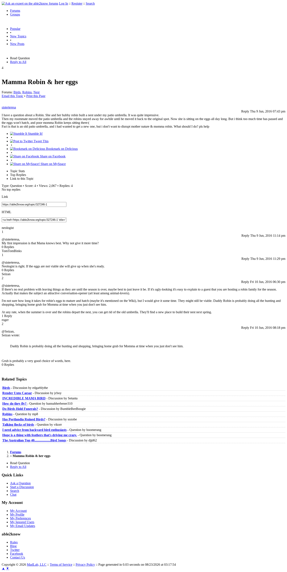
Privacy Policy (85, 564)
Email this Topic (12, 96)
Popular (15, 28)
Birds (17, 92)
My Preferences (20, 518)
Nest (36, 92)
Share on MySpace (53, 164)
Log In (63, 3)
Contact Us (17, 557)
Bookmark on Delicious (61, 149)
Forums (15, 10)
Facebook (16, 553)
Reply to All (18, 62)
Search (90, 3)
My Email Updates (22, 526)
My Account (18, 511)
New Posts (17, 44)
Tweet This (41, 141)
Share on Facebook (52, 156)
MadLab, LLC (36, 564)
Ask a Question (20, 483)
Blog (13, 546)
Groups (15, 14)
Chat (13, 494)
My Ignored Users (22, 522)
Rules (14, 542)
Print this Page (35, 96)
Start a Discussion (22, 487)
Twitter (15, 550)
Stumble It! (35, 133)
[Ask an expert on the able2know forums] (30, 3)
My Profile (17, 514)
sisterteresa (9, 107)
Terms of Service (61, 564)
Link (5, 196)
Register (76, 3)
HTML (6, 212)
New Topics (18, 36)
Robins (27, 92)
